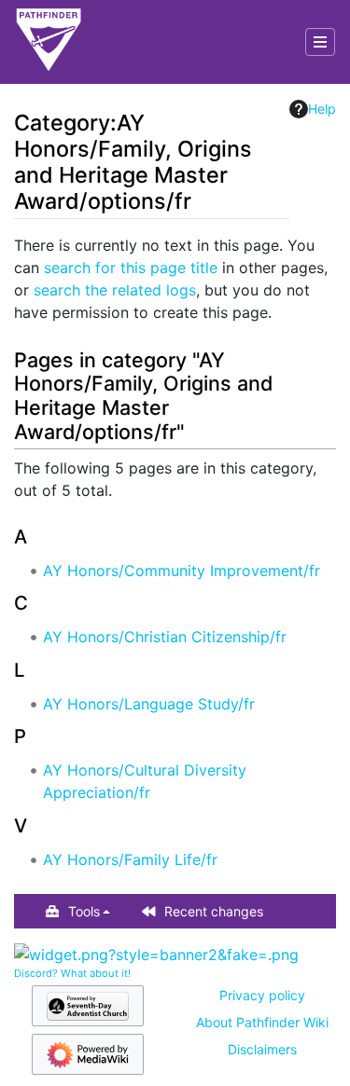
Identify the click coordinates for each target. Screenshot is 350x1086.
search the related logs (115, 290)
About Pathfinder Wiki (262, 1022)
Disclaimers (262, 1049)
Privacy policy (262, 995)
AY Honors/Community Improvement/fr (181, 570)
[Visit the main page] (48, 41)
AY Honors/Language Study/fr (149, 703)
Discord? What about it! (72, 973)
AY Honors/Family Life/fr (130, 859)
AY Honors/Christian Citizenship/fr (165, 636)
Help (322, 109)
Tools (84, 911)
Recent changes (213, 911)
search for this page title (130, 267)
